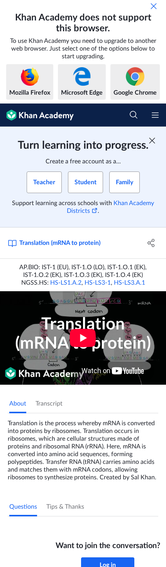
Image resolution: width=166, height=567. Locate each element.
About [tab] (17, 404)
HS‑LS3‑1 (98, 283)
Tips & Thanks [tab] (65, 507)
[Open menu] (155, 115)
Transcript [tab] (49, 404)
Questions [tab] (23, 507)
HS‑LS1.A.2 (65, 283)
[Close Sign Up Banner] (152, 140)
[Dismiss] (153, 6)
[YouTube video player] (83, 338)
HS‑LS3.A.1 (129, 283)
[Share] (151, 243)
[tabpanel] (83, 447)
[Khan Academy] (37, 115)
